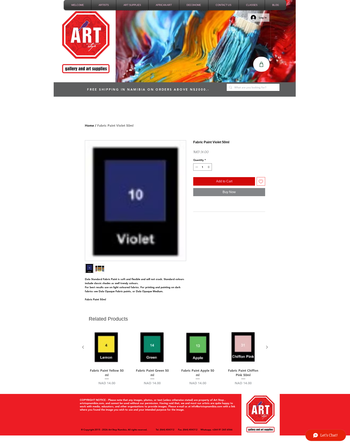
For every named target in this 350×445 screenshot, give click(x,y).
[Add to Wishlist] (261, 181)
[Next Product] (267, 347)
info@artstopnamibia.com (206, 406)
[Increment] (209, 167)
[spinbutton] (203, 167)
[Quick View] (107, 347)
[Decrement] (196, 167)
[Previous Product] (83, 347)
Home (89, 125)
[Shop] (261, 64)
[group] (175, 357)
